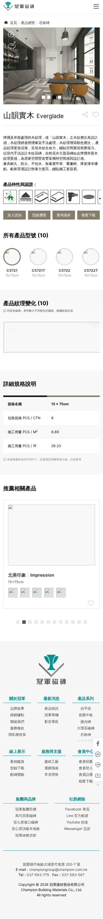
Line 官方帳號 (77, 815)
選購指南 (51, 768)
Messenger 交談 (77, 828)
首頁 (13, 22)
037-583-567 (73, 875)
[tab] (18, 622)
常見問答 (51, 774)
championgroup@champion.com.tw (58, 869)
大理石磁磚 (85, 728)
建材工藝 (51, 761)
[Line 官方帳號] (98, 765)
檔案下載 (89, 215)
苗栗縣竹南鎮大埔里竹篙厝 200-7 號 (51, 864)
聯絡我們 (17, 721)
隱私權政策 (17, 734)
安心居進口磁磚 (26, 822)
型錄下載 (17, 768)
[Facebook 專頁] (98, 743)
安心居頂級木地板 (26, 828)
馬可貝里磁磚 (25, 815)
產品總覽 (28, 22)
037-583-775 (38, 875)
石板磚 (85, 734)
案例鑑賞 (17, 761)
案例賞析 (64, 215)
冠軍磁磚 (18, 7)
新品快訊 (51, 708)
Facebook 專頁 (77, 809)
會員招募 (86, 761)
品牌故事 (17, 708)
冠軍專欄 (51, 715)
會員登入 (86, 768)
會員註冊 (86, 774)
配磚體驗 (17, 774)
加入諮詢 (15, 215)
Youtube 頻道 (77, 822)
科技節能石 (85, 741)
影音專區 (51, 721)
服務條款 (17, 728)
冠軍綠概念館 (25, 835)
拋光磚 (85, 721)
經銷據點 (17, 715)
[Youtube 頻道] (98, 775)
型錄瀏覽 (39, 215)
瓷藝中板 (86, 715)
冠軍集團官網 (25, 809)
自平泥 (85, 708)
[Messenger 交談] (98, 754)
